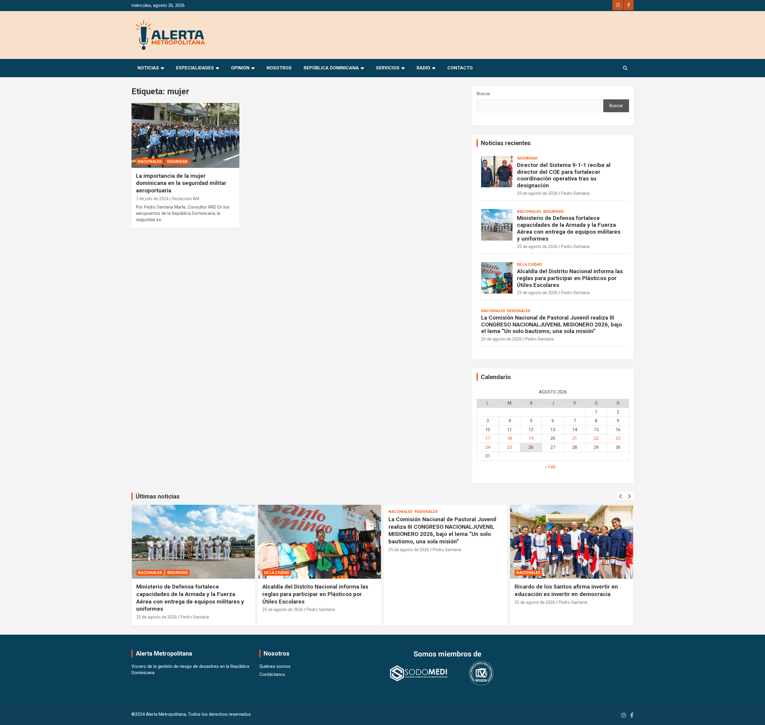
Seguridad (177, 161)
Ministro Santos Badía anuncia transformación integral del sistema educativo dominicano (561, 594)
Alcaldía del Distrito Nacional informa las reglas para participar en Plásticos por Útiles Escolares (570, 278)
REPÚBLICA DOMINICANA (331, 68)
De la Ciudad (529, 264)
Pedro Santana (575, 193)
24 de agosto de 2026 (535, 609)
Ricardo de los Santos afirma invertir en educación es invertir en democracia (440, 590)
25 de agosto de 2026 (537, 193)
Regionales (518, 311)
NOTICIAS (148, 68)
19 (531, 438)
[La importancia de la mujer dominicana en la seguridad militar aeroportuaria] (185, 135)
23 (618, 438)
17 (487, 438)
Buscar (483, 93)
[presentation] (620, 496)
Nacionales (150, 161)
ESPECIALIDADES (195, 68)
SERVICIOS (388, 68)
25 (509, 447)
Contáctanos (272, 674)
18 (509, 438)
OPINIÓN (240, 68)
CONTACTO (460, 68)
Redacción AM (185, 198)
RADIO (423, 68)
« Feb (550, 466)
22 (596, 438)
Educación (527, 573)
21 (574, 438)
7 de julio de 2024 (152, 198)
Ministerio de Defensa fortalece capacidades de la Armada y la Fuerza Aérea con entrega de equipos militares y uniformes (568, 228)
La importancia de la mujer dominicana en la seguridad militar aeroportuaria (181, 183)
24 (487, 447)
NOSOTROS (279, 68)
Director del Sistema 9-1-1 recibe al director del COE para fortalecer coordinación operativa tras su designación (564, 175)
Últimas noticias (158, 496)
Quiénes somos (274, 666)
